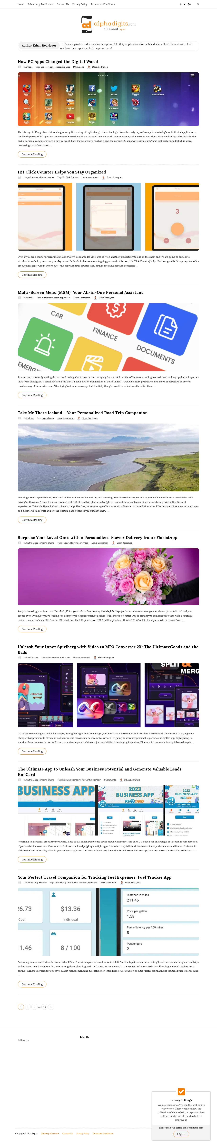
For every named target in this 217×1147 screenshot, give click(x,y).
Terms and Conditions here (189, 1127)
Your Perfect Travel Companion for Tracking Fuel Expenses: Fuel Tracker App (95, 877)
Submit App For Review (40, 4)
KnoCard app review (91, 780)
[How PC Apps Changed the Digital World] (108, 99)
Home (20, 4)
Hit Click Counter (70, 177)
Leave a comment (90, 177)
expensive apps (63, 67)
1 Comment (78, 67)
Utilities (50, 177)
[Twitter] (184, 4)
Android (30, 298)
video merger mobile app (58, 657)
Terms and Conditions (103, 4)
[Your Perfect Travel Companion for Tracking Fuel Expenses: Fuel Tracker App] (108, 922)
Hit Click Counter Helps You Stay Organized (62, 172)
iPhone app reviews (71, 780)
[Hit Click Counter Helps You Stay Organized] (108, 217)
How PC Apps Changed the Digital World (58, 61)
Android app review (64, 882)
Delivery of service (50, 1133)
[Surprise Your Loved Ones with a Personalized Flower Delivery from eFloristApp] (108, 576)
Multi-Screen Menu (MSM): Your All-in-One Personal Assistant (80, 292)
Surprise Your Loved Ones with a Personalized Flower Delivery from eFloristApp (97, 537)
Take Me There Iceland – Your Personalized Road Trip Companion (83, 412)
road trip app (48, 418)
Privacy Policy (79, 4)
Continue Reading (32, 154)
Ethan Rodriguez (100, 67)
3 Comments (110, 780)
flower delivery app (79, 543)
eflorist (65, 543)
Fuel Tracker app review (85, 882)
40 (44, 1006)
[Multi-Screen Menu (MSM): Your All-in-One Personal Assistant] (108, 337)
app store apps (48, 67)
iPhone (29, 67)
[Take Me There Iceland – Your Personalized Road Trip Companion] (108, 457)
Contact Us (63, 4)
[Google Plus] (189, 4)
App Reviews (32, 177)
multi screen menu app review (56, 298)
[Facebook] (180, 4)
